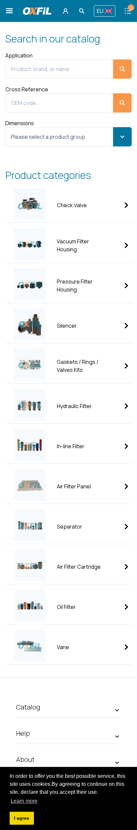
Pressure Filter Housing (75, 285)
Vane (63, 647)
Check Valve (72, 205)
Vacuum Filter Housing (73, 245)
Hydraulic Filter (74, 406)
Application (19, 55)
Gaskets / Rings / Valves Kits (77, 366)
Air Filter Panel (74, 486)
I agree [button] (21, 818)
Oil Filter (66, 607)
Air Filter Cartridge (79, 566)
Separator (69, 526)
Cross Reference (26, 89)
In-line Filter (70, 446)
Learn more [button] (24, 801)
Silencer (67, 325)
